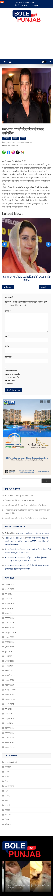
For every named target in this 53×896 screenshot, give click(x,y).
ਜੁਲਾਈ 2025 (9, 647)
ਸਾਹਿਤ (7, 777)
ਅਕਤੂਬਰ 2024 (10, 690)
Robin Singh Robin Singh (15, 538)
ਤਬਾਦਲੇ (7, 805)
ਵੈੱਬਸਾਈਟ (8, 357)
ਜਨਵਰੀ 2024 (10, 733)
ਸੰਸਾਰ (7, 772)
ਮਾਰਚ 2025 (9, 666)
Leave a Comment (11, 146)
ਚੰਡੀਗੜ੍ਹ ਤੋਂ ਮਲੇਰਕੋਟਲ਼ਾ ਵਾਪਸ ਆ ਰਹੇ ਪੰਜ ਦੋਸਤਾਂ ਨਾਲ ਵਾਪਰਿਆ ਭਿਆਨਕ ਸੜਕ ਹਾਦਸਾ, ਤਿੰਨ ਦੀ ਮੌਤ (10, 287)
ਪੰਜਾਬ (23, 138)
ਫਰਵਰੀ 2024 (10, 728)
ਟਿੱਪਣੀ (8, 311)
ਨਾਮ (7, 336)
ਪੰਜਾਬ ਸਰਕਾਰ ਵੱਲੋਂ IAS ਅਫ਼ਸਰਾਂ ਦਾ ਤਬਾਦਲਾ (19, 500)
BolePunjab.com (26, 142)
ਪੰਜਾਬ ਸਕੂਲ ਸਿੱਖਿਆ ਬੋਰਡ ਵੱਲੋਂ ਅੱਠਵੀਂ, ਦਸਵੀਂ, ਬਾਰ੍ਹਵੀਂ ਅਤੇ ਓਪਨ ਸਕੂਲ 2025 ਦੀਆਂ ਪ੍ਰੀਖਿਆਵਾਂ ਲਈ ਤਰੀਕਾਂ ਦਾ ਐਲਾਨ (27, 541)
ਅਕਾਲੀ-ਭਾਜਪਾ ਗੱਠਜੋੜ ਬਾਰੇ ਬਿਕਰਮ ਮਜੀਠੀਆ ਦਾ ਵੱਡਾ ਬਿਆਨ (26, 505)
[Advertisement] (26, 43)
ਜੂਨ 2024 (8, 709)
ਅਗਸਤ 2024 (10, 699)
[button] (4, 244)
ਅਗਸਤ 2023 (10, 747)
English (35, 6)
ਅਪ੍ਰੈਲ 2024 (9, 718)
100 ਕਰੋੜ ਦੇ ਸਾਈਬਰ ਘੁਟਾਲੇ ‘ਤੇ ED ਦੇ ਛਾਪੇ (19, 496)
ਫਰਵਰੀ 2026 (10, 613)
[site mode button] (44, 62)
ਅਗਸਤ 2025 (10, 642)
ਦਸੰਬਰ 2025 (9, 623)
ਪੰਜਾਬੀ (17, 6)
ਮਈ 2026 (8, 599)
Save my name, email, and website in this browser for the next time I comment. (12, 377)
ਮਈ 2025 (8, 656)
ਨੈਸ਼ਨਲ (15, 138)
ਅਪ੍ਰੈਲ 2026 (9, 604)
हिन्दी (25, 6)
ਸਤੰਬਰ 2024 (9, 694)
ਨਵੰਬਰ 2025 (9, 628)
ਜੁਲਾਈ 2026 (9, 589)
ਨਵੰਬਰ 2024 (9, 685)
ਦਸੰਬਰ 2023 (9, 738)
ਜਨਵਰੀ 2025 (10, 675)
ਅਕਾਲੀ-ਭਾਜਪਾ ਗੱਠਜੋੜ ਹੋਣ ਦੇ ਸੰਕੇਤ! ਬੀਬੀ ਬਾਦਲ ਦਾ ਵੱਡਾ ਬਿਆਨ (26, 518)
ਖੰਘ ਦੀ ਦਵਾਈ (9, 786)
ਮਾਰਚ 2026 (9, 608)
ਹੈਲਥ (6, 781)
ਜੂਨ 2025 (8, 651)
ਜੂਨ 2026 (8, 594)
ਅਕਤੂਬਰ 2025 (10, 632)
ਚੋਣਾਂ (6, 800)
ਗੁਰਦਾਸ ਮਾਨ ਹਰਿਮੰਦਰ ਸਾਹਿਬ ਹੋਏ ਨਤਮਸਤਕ (33, 533)
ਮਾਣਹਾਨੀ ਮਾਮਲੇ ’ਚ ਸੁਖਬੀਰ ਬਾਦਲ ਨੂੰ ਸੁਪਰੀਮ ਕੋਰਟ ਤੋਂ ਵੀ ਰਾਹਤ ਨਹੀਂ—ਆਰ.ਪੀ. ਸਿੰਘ (27, 511)
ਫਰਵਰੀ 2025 (10, 671)
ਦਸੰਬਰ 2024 (9, 680)
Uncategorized (11, 762)
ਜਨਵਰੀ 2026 (10, 618)
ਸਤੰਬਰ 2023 (9, 742)
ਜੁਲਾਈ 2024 (9, 704)
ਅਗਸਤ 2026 (10, 584)
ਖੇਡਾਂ (6, 791)
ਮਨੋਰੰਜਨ (8, 824)
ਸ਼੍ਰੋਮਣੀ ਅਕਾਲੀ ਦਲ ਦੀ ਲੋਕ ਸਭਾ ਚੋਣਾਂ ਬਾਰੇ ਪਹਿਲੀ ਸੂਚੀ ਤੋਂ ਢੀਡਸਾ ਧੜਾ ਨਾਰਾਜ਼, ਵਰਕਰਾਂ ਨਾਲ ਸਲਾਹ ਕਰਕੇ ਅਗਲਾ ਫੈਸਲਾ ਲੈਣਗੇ (46, 287)
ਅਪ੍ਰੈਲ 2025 (9, 661)
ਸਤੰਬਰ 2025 (9, 637)
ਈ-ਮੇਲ (8, 347)
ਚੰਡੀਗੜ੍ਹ (6, 138)
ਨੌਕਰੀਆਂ (8, 815)
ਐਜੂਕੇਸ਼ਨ (8, 767)
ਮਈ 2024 (8, 714)
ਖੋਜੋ (46, 481)
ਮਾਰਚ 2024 (9, 723)
